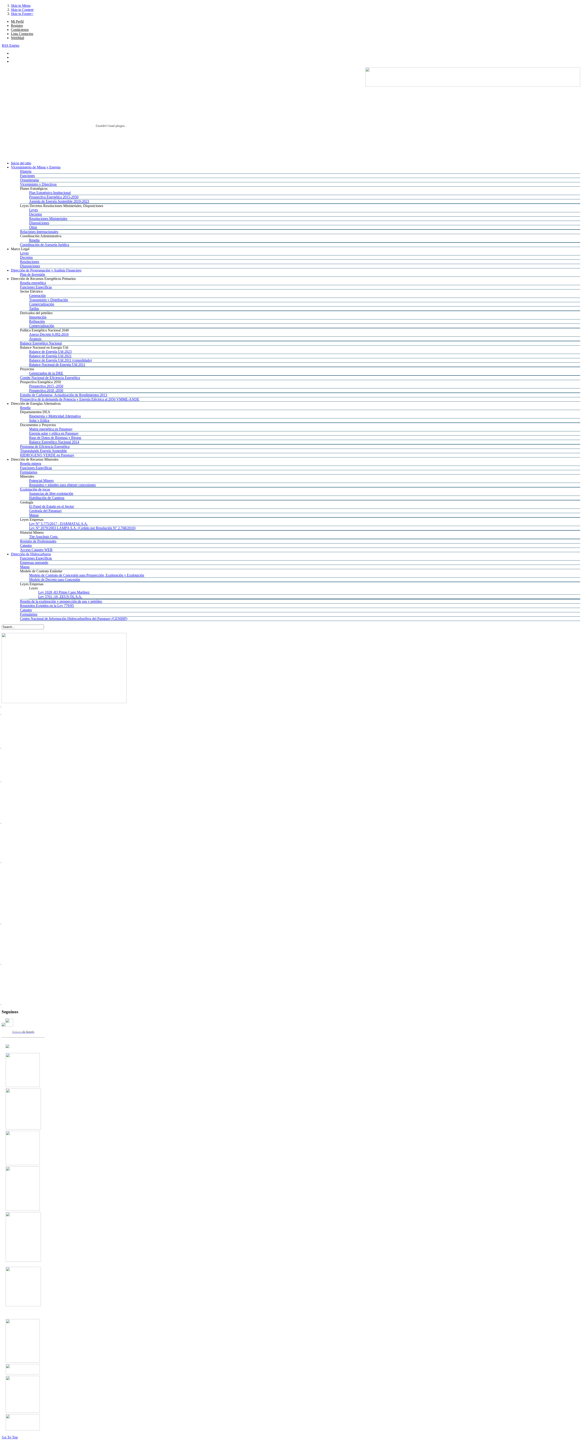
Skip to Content (22, 10)
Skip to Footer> (22, 14)
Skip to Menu (20, 5)
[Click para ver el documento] (23, 1086)
